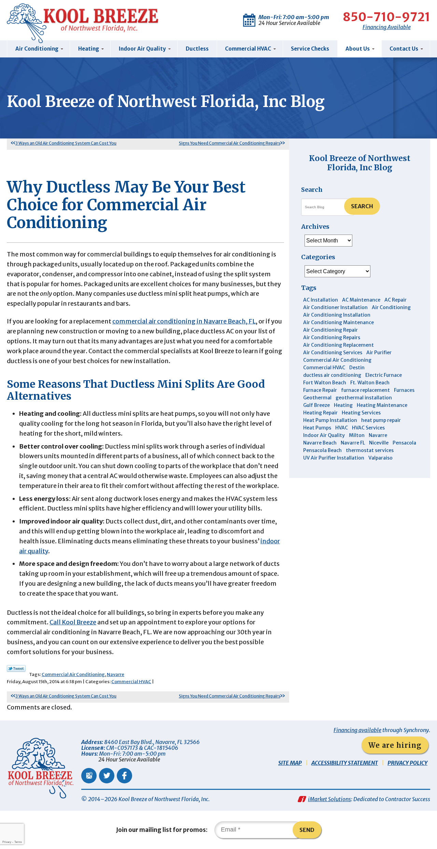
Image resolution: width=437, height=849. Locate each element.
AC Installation (320, 300)
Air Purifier (379, 352)
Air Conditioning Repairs (331, 337)
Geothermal (317, 398)
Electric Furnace (383, 375)
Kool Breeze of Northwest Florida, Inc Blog (359, 162)
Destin (357, 367)
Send (306, 829)
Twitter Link (16, 668)
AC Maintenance (361, 300)
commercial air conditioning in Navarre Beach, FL (184, 321)
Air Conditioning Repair (330, 330)
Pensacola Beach (322, 450)
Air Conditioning (391, 307)
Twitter (106, 775)
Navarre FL (353, 443)
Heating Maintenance (382, 405)
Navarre (115, 674)
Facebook (124, 775)
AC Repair (395, 300)
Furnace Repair (320, 390)
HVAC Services (368, 428)
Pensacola (404, 443)
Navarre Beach (320, 443)
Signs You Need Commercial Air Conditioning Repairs (229, 143)
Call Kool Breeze (73, 622)
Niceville (379, 443)
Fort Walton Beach (324, 383)
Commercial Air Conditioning (73, 674)
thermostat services (370, 450)
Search (362, 206)
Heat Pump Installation (330, 420)
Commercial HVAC (131, 682)
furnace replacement (365, 390)
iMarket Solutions (329, 799)
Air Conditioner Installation (335, 307)
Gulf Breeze (316, 405)
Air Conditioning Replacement (338, 345)
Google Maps (89, 775)
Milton (357, 435)
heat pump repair (381, 420)
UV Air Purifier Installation (333, 458)
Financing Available (387, 27)
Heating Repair (320, 413)
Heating (343, 405)
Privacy (6, 842)
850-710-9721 (386, 17)
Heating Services (361, 413)
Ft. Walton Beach (370, 383)
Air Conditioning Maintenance (338, 322)
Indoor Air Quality (324, 435)
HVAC (341, 428)
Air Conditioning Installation (336, 315)
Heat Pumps (317, 428)
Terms (18, 842)
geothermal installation (364, 398)
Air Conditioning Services (332, 352)
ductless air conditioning (332, 375)
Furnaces (404, 390)
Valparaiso (380, 458)
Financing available (357, 730)
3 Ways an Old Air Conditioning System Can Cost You (65, 143)
